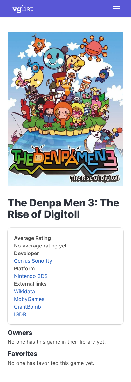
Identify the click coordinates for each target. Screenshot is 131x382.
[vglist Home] (22, 8)
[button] (116, 8)
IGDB (20, 314)
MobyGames (29, 299)
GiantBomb (27, 306)
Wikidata (24, 291)
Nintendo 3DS (31, 276)
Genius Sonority (33, 261)
